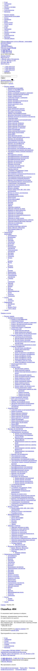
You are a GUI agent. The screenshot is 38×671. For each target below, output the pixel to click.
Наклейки (11, 254)
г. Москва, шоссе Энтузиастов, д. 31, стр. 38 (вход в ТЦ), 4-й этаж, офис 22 (10, 60)
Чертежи (10, 289)
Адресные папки (13, 118)
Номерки (10, 231)
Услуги (6, 18)
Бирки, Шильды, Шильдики (16, 227)
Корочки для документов (15, 139)
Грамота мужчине (23, 392)
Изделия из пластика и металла (17, 226)
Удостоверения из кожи (15, 145)
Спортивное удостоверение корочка (19, 185)
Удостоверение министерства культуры (19, 177)
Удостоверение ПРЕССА (15, 172)
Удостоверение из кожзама (16, 146)
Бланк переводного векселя (23, 332)
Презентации (12, 272)
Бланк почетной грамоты (22, 370)
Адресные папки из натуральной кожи (19, 120)
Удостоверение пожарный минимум (19, 178)
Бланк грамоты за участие (22, 378)
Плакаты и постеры (14, 578)
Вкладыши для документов (16, 166)
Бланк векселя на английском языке (25, 333)
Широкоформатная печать (16, 196)
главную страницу (20, 628)
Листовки (11, 253)
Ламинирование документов (16, 142)
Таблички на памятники (15, 223)
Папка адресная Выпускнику (16, 131)
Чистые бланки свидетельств (23, 338)
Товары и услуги (6, 313)
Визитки (10, 239)
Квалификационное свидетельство (18, 158)
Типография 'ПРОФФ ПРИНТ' (11, 650)
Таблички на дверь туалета (16, 218)
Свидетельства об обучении (23, 337)
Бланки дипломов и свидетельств (18, 100)
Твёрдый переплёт (10, 284)
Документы (11, 242)
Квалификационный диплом (16, 159)
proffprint (7, 71)
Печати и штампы (13, 188)
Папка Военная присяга (15, 135)
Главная (3, 605)
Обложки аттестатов (14, 164)
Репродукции (12, 197)
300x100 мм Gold (20, 544)
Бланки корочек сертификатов (24, 483)
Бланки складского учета (15, 104)
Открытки (11, 256)
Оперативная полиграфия (12, 16)
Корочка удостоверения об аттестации (19, 180)
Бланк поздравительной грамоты (25, 376)
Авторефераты (12, 235)
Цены (6, 21)
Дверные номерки (20, 552)
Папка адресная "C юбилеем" (17, 127)
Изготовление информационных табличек (20, 219)
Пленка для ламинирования (23, 433)
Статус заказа (8, 24)
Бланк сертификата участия (23, 357)
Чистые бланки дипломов (22, 340)
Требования (7, 3)
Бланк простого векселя (22, 330)
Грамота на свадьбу (24, 394)
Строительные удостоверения (17, 183)
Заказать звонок (5, 56)
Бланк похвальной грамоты (23, 375)
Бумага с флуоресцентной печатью (18, 94)
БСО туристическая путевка (16, 110)
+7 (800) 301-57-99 (6, 52)
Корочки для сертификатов (16, 143)
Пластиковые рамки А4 (15, 229)
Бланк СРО (11, 105)
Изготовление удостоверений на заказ (19, 148)
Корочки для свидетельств (16, 161)
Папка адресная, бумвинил (16, 123)
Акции (6, 26)
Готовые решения (13, 224)
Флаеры (10, 286)
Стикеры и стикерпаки (15, 584)
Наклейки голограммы (15, 112)
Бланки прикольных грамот (23, 387)
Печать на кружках (13, 576)
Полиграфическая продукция (9, 668)
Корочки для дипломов (15, 162)
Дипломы (11, 240)
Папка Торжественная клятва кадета (19, 137)
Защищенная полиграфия (15, 88)
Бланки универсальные (15, 96)
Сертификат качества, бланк (23, 360)
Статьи (6, 5)
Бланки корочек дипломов (23, 479)
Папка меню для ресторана (16, 132)
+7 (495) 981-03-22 (6, 51)
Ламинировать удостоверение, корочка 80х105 (24, 439)
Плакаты (10, 204)
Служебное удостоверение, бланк (18, 170)
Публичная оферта (21, 669)
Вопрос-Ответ (8, 22)
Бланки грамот (12, 107)
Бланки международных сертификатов (22, 350)
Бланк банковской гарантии (16, 108)
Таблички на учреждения (15, 213)
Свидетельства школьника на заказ (25, 344)
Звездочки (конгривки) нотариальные (19, 115)
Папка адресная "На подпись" (17, 126)
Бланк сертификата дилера (23, 356)
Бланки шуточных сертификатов (25, 354)
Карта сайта (23, 668)
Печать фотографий (14, 199)
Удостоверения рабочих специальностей (20, 181)
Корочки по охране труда (15, 175)
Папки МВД (11, 134)
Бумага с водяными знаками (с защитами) (20, 93)
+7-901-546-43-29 (9, 66)
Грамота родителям (24, 395)
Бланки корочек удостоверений (24, 478)
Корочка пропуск (13, 169)
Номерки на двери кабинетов (17, 210)
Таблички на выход (14, 216)
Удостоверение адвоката (15, 154)
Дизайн (10, 299)
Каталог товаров (9, 14)
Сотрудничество (9, 10)
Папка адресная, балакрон (16, 124)
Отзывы (6, 8)
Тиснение (11, 300)
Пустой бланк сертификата (23, 348)
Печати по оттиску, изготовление (18, 192)
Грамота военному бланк (22, 379)
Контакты (7, 11)
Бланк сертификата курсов (23, 359)
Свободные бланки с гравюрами (17, 97)
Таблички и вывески (14, 207)
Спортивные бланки (14, 91)
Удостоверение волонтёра (15, 140)
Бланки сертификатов (14, 102)
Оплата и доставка (9, 7)
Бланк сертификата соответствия (25, 362)
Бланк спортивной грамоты (23, 381)
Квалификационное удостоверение (18, 156)
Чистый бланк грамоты (22, 368)
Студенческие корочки (14, 167)
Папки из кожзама (13, 121)
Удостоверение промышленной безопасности (21, 173)
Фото (9, 288)
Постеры (10, 202)
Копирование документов (12, 247)
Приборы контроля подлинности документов (21, 116)
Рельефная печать (13, 194)
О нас (6, 2)
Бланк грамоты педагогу (22, 383)
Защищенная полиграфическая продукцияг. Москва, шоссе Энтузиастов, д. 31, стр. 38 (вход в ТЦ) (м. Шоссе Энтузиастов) (17, 653)
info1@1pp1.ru (5, 57)
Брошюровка (12, 237)
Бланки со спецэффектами (16, 89)
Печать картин (12, 200)
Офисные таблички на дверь (16, 208)
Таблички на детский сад (15, 212)
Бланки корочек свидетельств (24, 481)
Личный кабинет (9, 38)
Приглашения (12, 273)
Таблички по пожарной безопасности (19, 215)
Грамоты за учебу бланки (22, 384)
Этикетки (11, 294)
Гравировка (11, 296)
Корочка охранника (14, 186)
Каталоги (10, 245)
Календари (11, 243)
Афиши (10, 205)
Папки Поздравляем (14, 129)
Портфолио (7, 19)
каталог (11, 83)
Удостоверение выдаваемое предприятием (20, 150)
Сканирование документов (12, 276)
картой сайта (15, 630)
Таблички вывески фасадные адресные (19, 221)
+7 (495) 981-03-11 (6, 660)
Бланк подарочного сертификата (25, 352)
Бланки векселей (13, 99)
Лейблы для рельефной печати (17, 113)
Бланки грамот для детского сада (25, 386)
